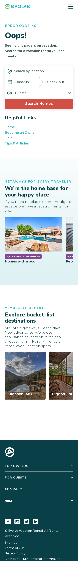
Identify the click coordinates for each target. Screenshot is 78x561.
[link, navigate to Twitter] (26, 520)
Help (9, 138)
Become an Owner (20, 133)
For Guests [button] (16, 477)
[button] (39, 93)
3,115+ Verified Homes (23, 256)
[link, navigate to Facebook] (8, 520)
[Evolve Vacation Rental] (17, 7)
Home (10, 127)
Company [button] (13, 489)
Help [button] (9, 500)
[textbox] (39, 71)
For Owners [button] (16, 466)
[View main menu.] (70, 6)
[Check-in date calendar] (10, 82)
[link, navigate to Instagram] (17, 520)
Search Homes (39, 103)
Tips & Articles (17, 143)
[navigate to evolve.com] (9, 452)
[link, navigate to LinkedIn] (35, 520)
